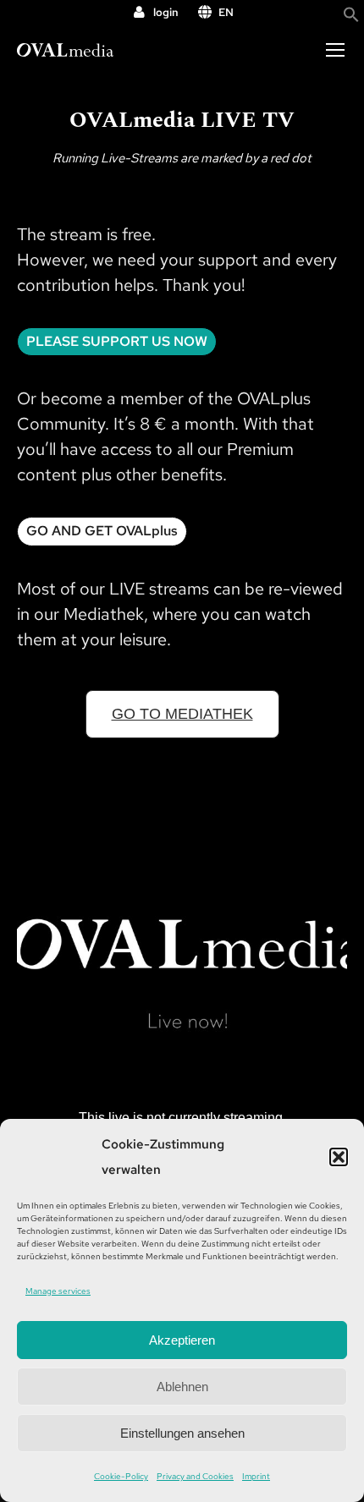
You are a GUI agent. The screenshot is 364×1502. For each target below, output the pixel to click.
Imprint (256, 1476)
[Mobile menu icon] (335, 50)
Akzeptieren (182, 1340)
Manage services (58, 1290)
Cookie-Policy (121, 1476)
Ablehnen (182, 1386)
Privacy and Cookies (195, 1476)
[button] (338, 1156)
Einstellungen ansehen (182, 1433)
